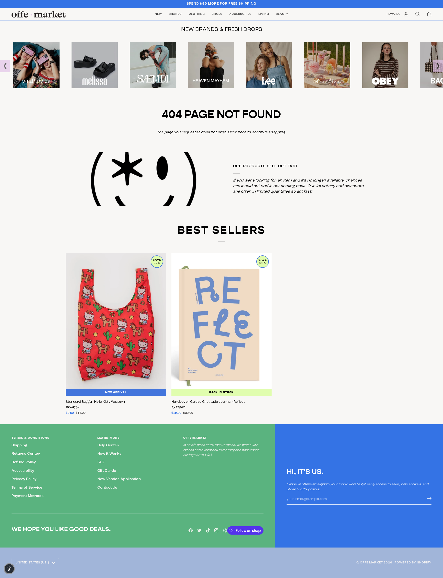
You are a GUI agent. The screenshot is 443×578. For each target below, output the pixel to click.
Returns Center (26, 454)
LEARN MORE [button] (108, 437)
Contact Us (107, 488)
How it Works (109, 454)
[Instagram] (216, 530)
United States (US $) (33, 562)
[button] (175, 14)
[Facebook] (191, 530)
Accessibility (23, 471)
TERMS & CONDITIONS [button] (31, 437)
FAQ (100, 462)
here (242, 132)
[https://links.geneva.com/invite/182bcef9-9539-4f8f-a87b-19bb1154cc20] (225, 530)
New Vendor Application (119, 479)
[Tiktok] (208, 530)
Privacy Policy (24, 479)
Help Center (108, 445)
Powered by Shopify (413, 562)
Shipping (19, 445)
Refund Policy (24, 462)
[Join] (427, 498)
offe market (371, 562)
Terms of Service (27, 488)
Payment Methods (28, 496)
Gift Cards (106, 471)
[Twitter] (199, 530)
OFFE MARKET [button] (195, 437)
